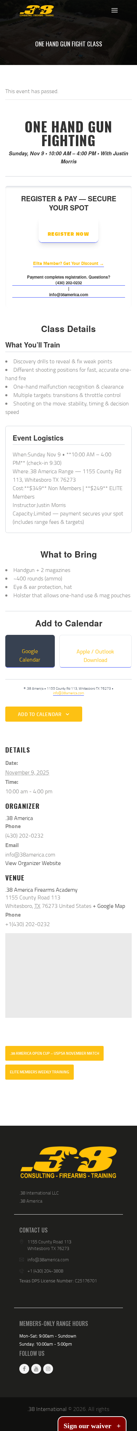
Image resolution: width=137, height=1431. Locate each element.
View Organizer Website (33, 863)
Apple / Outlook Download (95, 656)
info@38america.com (68, 294)
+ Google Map (109, 906)
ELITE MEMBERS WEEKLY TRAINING (39, 1072)
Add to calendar (39, 714)
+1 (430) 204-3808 (45, 1271)
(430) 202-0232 (69, 282)
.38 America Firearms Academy (41, 889)
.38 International (47, 1409)
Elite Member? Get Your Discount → (68, 263)
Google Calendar (29, 655)
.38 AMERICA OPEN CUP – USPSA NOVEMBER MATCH (54, 1053)
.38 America (19, 818)
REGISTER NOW (69, 234)
